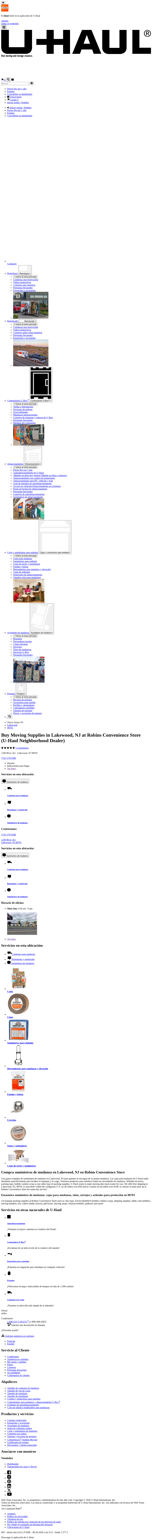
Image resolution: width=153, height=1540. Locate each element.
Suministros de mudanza (17, 782)
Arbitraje (11, 1513)
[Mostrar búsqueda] (8, 80)
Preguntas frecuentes (17, 1370)
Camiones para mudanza (17, 795)
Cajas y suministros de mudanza (22, 1431)
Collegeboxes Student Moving (22, 1439)
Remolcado (13, 321)
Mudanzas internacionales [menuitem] (25, 415)
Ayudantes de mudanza (41, 633)
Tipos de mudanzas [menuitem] (22, 649)
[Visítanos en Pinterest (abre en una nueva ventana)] (9, 1482)
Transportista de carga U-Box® (22, 1466)
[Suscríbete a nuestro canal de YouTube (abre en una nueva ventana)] (9, 1495)
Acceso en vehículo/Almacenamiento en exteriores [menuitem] (37, 486)
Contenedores (40, 400)
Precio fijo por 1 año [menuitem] (16, 89)
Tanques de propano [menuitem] (22, 710)
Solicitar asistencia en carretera (19, 1336)
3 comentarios (22, 748)
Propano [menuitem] (11, 693)
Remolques (25, 274)
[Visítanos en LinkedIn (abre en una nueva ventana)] (9, 1487)
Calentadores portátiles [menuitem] (24, 708)
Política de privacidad (17, 1516)
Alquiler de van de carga (18, 1391)
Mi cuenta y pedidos (16, 1362)
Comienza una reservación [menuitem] (25, 279)
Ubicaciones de (18, 1527)
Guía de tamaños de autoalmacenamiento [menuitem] (32, 483)
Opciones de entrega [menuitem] (22, 409)
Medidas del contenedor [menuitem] (24, 423)
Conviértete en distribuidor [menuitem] (19, 94)
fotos (11, 768)
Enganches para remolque (18, 1261)
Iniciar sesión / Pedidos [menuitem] (18, 102)
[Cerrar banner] (3, 2)
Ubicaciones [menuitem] (15, 97)
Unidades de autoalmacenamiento (23, 1405)
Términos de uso (15, 1519)
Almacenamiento (32, 464)
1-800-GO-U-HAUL (18, 1321)
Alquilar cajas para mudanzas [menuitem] (27, 577)
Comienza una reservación (25, 327)
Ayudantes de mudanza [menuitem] (18, 632)
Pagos (10, 1364)
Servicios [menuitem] (17, 647)
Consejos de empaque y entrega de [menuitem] (33, 417)
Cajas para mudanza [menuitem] (22, 558)
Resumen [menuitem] (17, 638)
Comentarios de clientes (18, 1375)
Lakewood (12, 725)
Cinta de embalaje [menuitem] (21, 572)
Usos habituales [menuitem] (20, 412)
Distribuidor (13, 1464)
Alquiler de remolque (17, 1393)
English (10, 1344)
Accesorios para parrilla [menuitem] (24, 702)
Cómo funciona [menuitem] (20, 644)
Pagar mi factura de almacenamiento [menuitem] (30, 489)
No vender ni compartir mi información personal (30, 1524)
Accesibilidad (13, 1372)
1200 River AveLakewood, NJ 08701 (11, 841)
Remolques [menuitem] (12, 273)
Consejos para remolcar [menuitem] (24, 285)
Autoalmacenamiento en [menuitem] (28, 472)
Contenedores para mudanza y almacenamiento (33, 1402)
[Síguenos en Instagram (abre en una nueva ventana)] (9, 1478)
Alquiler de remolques (17, 1396)
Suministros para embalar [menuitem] (25, 561)
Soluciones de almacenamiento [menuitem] (27, 574)
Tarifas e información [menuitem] (23, 406)
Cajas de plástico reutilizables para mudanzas (28, 1407)
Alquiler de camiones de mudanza (23, 1388)
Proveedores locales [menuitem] (22, 641)
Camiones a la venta (15, 1300)
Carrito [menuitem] (13, 100)
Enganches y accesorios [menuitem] (24, 290)
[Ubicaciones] (12, 80)
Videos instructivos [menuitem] (22, 282)
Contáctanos (13, 1356)
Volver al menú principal (25, 277)
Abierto (4, 21)
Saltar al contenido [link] (10, 23)
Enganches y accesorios (18, 1423)
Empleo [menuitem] (10, 91)
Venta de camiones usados (19, 1428)
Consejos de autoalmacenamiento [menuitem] (29, 494)
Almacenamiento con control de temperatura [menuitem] (34, 478)
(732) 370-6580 (8, 758)
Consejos (11, 1367)
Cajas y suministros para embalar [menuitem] (23, 552)
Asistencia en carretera (17, 1359)
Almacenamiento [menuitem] (15, 464)
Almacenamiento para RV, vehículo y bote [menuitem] (33, 481)
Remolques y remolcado (17, 810)
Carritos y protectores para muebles (23, 1399)
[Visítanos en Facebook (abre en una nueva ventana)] (9, 1473)
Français (11, 1341)
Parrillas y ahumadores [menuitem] (24, 705)
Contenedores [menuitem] (18, 400)
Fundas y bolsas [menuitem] (20, 566)
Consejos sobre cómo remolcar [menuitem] (27, 332)
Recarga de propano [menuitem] (22, 700)
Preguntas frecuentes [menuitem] (23, 287)
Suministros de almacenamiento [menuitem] (28, 497)
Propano (21, 694)
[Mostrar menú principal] (4, 27)
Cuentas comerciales (16, 1420)
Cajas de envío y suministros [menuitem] (26, 564)
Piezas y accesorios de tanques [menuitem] (27, 713)
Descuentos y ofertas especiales (22, 1445)
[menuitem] (82, 327)
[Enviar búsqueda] (31, 83)
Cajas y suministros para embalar (54, 552)
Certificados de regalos (18, 1442)
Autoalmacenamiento (16, 1223)
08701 (10, 727)
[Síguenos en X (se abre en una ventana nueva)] (9, 1491)
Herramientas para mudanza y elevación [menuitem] (32, 569)
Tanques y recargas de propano (21, 1436)
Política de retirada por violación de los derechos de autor (34, 1522)
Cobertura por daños (16, 1433)
